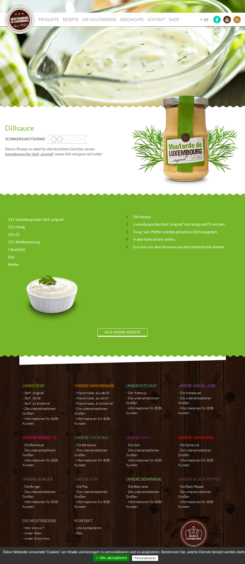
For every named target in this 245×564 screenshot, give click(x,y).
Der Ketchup (137, 393)
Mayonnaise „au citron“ (93, 398)
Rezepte (70, 20)
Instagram (237, 19)
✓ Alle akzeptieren (111, 558)
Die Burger (32, 486)
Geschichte (132, 20)
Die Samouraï (189, 445)
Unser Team (32, 533)
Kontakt (156, 20)
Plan (79, 533)
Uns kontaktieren (88, 528)
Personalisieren (145, 558)
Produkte (48, 20)
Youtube (227, 19)
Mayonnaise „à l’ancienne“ (95, 403)
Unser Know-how (37, 538)
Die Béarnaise (138, 486)
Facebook (217, 19)
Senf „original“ (34, 393)
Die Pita (82, 486)
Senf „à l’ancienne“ (37, 403)
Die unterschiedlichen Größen (39, 411)
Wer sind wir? (34, 528)
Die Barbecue (34, 445)
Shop (174, 20)
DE (206, 20)
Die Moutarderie (99, 20)
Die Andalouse (190, 393)
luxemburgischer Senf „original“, (29, 154)
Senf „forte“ (32, 398)
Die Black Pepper (192, 486)
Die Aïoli (134, 445)
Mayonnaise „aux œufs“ (93, 393)
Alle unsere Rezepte (122, 332)
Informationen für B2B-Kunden (40, 421)
